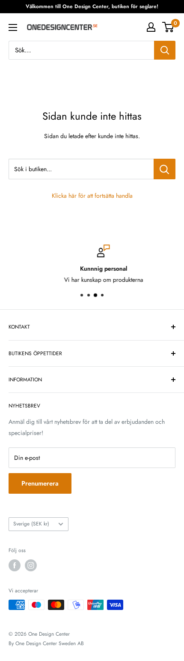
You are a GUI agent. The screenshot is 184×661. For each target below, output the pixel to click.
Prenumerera (40, 483)
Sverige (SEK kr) (31, 523)
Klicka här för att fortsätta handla (92, 195)
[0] (168, 27)
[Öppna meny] (13, 27)
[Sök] (164, 50)
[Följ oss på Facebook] (15, 565)
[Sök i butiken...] (164, 169)
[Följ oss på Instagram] (31, 565)
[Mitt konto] (151, 27)
